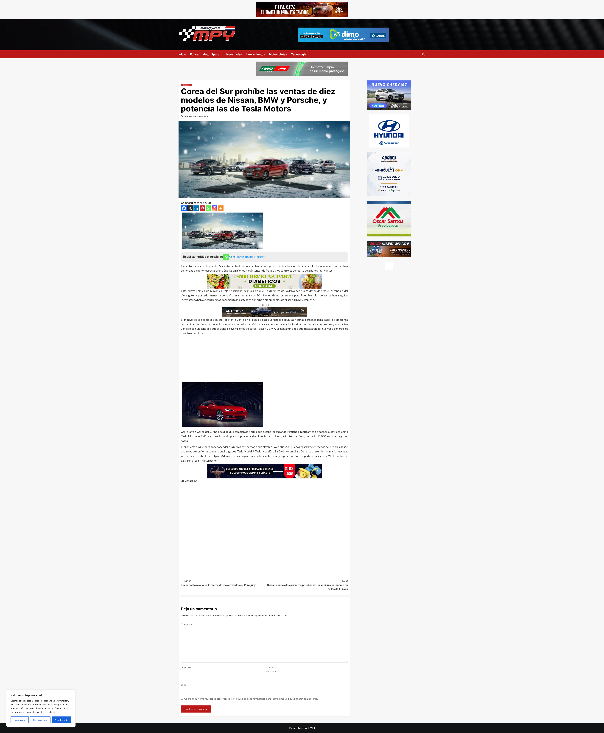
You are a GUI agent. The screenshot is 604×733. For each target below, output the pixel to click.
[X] (190, 208)
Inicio (182, 54)
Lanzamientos (255, 54)
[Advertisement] (264, 359)
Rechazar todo (40, 720)
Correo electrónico (273, 669)
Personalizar (20, 720)
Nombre (186, 667)
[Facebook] (184, 208)
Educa (194, 54)
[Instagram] (214, 208)
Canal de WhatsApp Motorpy (247, 256)
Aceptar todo (61, 720)
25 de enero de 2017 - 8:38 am (196, 116)
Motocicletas (278, 54)
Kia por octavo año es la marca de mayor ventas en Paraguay (218, 583)
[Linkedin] (196, 208)
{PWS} (311, 727)
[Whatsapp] (208, 208)
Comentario (189, 624)
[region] (41, 708)
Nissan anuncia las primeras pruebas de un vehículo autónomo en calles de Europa (307, 585)
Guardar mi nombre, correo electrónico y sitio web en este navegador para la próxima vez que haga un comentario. (251, 698)
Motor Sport (210, 54)
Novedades (234, 54)
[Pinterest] (202, 208)
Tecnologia (298, 54)
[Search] (423, 54)
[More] (221, 208)
